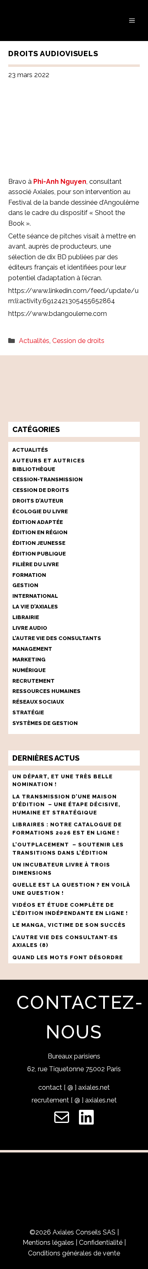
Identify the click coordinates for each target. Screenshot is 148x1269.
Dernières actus (45, 758)
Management (32, 649)
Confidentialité (101, 1242)
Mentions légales (48, 1242)
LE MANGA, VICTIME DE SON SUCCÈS (69, 925)
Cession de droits (78, 341)
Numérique (29, 670)
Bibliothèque (33, 469)
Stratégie (28, 712)
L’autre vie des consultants (56, 638)
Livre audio (29, 628)
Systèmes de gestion (45, 723)
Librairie (25, 617)
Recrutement (33, 681)
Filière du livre (35, 564)
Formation (29, 575)
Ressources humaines (46, 691)
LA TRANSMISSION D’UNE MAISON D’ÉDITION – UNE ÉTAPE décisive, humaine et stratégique (66, 804)
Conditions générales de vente (74, 1253)
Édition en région (39, 532)
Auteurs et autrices (48, 460)
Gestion (25, 585)
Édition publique (39, 554)
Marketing (29, 659)
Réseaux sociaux (38, 702)
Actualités (34, 341)
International (35, 596)
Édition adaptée (37, 522)
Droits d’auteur (37, 501)
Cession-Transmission (47, 479)
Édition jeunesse (38, 543)
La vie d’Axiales (35, 607)
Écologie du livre (40, 511)
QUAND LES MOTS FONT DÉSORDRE (68, 957)
